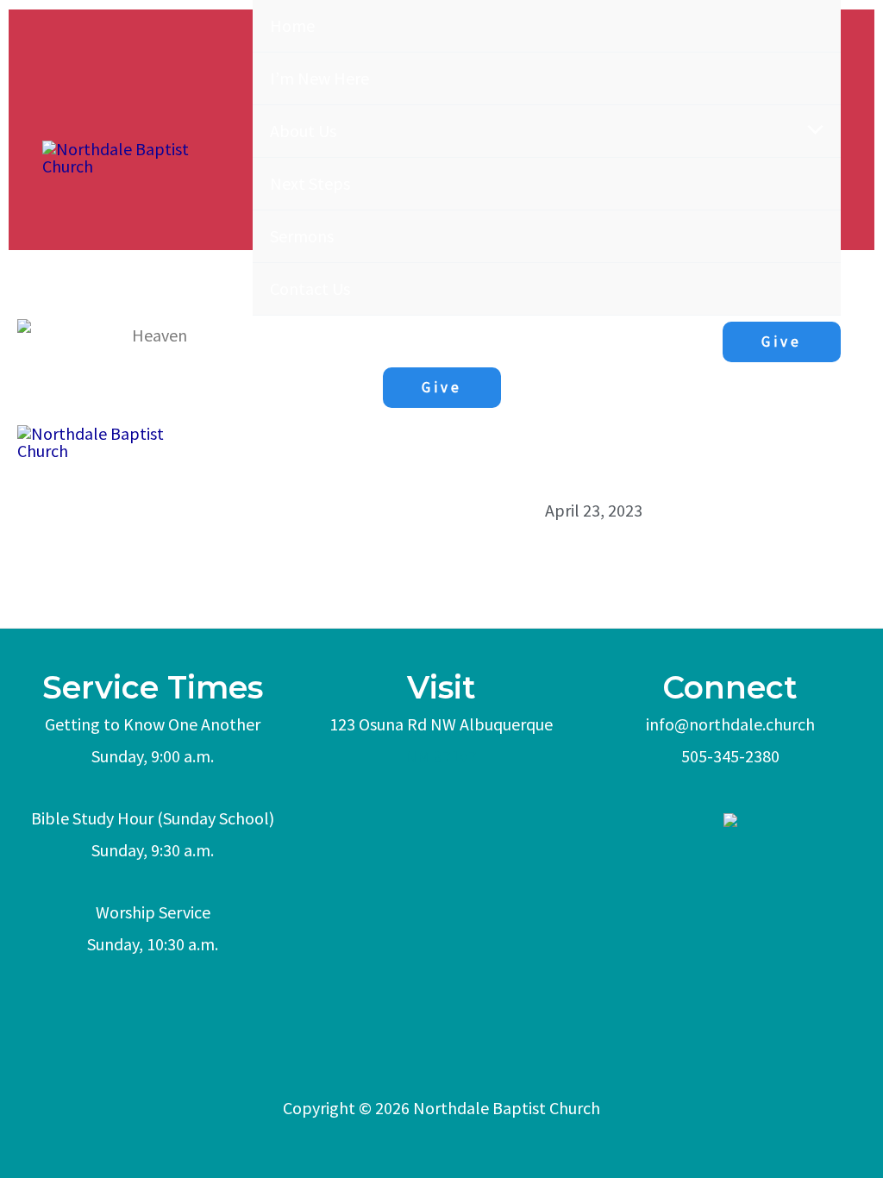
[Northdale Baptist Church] (138, 158)
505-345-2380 (730, 756)
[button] (782, 342)
